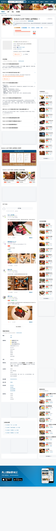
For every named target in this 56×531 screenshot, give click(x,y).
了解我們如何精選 (21, 61)
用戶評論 (5, 204)
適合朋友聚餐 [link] (12, 390)
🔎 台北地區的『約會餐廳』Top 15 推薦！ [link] (12, 430)
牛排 (9, 15)
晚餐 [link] (41, 27)
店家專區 (46, 1)
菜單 (8, 11)
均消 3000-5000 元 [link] (13, 379)
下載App (37, 1)
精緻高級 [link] (33, 27)
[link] (50, 98)
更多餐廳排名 (46, 158)
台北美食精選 (17, 27)
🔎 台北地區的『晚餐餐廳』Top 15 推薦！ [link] (12, 432)
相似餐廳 (18, 11)
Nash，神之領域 (11, 214)
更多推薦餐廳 (46, 298)
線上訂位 (18, 54)
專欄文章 (41, 1)
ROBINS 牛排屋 (21, 47)
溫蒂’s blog (10, 296)
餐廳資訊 (3, 11)
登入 (29, 1)
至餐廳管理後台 (21, 164)
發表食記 (33, 1)
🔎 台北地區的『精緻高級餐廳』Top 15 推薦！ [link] (13, 427)
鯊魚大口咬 (10, 269)
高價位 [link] (11, 382)
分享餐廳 (26, 54)
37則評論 (34, 34)
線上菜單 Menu (19, 151)
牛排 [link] (29, 27)
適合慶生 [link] (12, 387)
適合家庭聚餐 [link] (12, 388)
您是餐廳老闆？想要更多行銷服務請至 (21, 51)
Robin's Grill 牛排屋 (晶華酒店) (26, 19)
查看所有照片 (51, 8)
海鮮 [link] (11, 337)
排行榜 (52, 1)
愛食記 (2, 15)
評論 (13, 11)
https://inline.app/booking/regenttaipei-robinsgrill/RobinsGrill (13, 76)
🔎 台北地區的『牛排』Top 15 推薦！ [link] (11, 424)
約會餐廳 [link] (37, 27)
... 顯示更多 (10, 251)
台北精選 (5, 15)
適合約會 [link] (12, 385)
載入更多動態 (18, 326)
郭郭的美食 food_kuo (12, 241)
